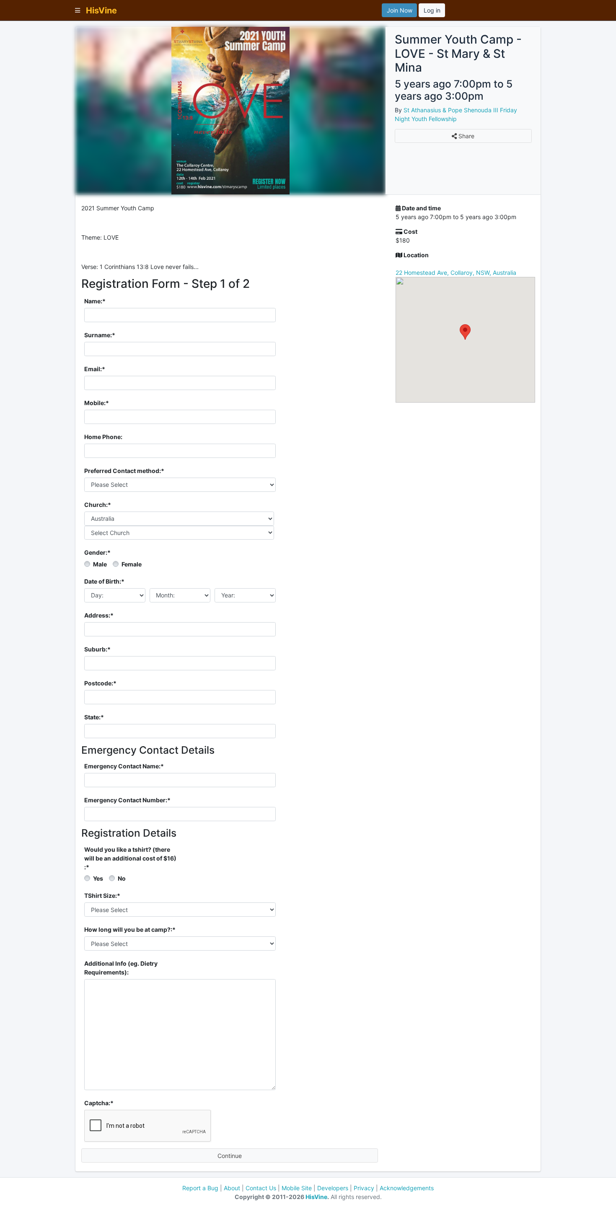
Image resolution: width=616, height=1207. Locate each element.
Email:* (94, 368)
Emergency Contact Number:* (127, 800)
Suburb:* (97, 649)
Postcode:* (100, 683)
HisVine (316, 1196)
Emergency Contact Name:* (124, 766)
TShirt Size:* (102, 895)
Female (132, 564)
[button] (465, 332)
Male (100, 564)
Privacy (364, 1187)
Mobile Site (297, 1187)
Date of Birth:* (104, 581)
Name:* (95, 301)
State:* (94, 717)
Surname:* (99, 335)
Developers (332, 1187)
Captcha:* (99, 1102)
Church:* (97, 504)
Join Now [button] (399, 10)
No (122, 878)
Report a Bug (200, 1187)
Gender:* (97, 552)
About (232, 1187)
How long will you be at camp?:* (130, 929)
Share (465, 136)
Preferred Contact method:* (124, 470)
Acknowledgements (407, 1187)
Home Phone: (103, 436)
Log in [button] (432, 10)
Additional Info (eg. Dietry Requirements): (121, 968)
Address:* (99, 615)
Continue (229, 1155)
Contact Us (261, 1187)
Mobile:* (96, 402)
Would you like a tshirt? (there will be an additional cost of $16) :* (130, 858)
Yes (98, 878)
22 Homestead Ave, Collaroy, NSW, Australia (456, 272)
